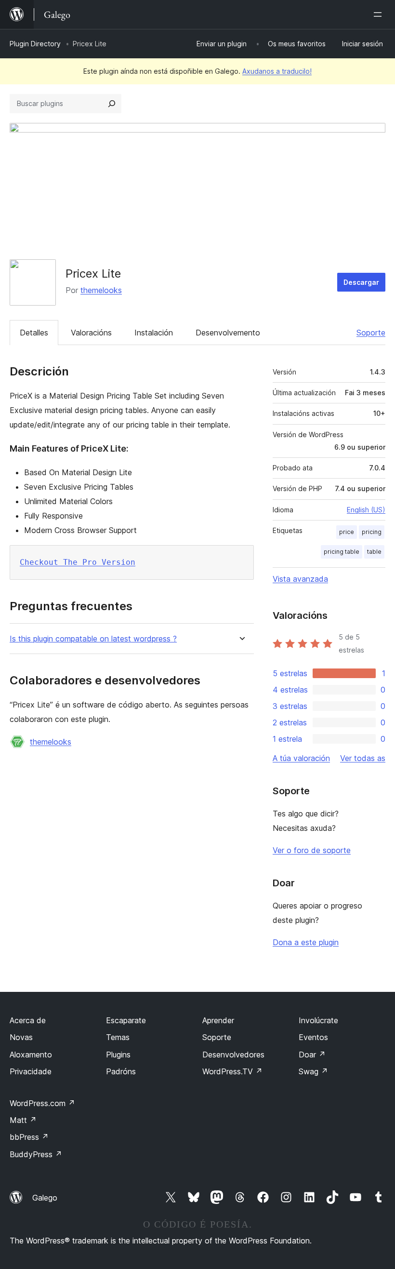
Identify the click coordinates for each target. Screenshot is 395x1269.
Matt (23, 1120)
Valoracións (91, 332)
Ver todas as (362, 758)
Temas (118, 1037)
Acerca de (28, 1020)
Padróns (121, 1071)
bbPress (29, 1137)
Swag (313, 1071)
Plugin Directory (35, 44)
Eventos (313, 1037)
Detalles (34, 332)
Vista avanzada (300, 579)
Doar (312, 1054)
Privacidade (31, 1071)
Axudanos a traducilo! (277, 71)
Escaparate (126, 1020)
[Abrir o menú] (379, 14)
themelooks (101, 290)
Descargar (361, 282)
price (346, 531)
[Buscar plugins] (111, 103)
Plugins (118, 1054)
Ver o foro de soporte (312, 850)
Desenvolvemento (228, 332)
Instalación (153, 332)
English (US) (366, 510)
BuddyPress (36, 1154)
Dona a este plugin (306, 942)
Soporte (370, 332)
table (374, 551)
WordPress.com (42, 1103)
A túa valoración (301, 758)
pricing (372, 531)
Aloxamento (31, 1054)
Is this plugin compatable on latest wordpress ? (93, 638)
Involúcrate (318, 1020)
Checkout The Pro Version (77, 562)
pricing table (341, 551)
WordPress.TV (232, 1071)
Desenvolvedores (233, 1054)
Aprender (218, 1020)
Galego (44, 1197)
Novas (21, 1037)
